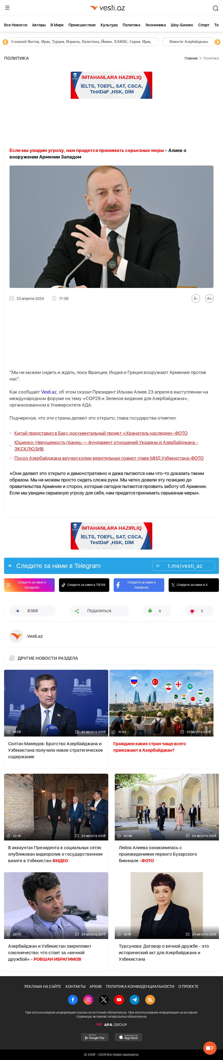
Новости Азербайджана (30, 42)
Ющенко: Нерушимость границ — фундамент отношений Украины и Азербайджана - (106, 446)
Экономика (155, 25)
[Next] (217, 42)
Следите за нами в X (192, 585)
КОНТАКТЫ (75, 986)
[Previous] (5, 42)
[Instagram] (88, 1000)
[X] (104, 1000)
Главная (191, 58)
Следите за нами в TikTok (86, 585)
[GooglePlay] (95, 1037)
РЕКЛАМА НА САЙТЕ (42, 986)
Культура (109, 25)
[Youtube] (119, 1000)
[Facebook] (73, 1000)
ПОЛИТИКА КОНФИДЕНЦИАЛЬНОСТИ (140, 986)
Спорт (203, 25)
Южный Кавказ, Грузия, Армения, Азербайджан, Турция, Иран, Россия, (127, 42)
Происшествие (82, 25)
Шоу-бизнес (182, 25)
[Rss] (150, 1000)
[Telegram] (135, 1000)
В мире (57, 25)
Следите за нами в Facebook (142, 584)
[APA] (111, 1024)
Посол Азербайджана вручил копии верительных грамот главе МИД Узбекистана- (109, 458)
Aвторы (39, 25)
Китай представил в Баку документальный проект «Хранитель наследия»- (101, 433)
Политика (131, 25)
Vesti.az (49, 392)
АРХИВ (95, 986)
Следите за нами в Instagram (32, 584)
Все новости (15, 25)
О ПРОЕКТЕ (188, 986)
